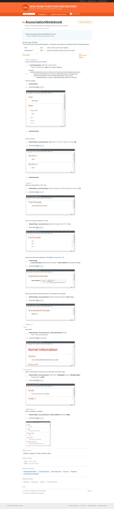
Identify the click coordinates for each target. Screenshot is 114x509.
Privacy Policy (75, 505)
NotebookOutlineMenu (30, 471)
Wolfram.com (83, 1)
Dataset (42, 482)
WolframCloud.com (102, 1)
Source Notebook (85, 22)
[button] (57, 55)
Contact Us (83, 505)
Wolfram (12, 505)
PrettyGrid (74, 471)
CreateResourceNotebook (31, 474)
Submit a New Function (59, 14)
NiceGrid (66, 471)
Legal (70, 505)
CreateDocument (52, 482)
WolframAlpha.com (92, 1)
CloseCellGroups (44, 471)
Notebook (26, 482)
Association (34, 482)
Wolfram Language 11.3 (30, 453)
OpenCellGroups (56, 471)
